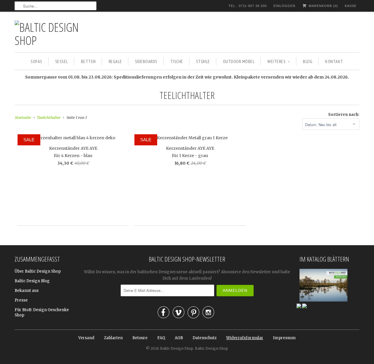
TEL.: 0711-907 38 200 (247, 6)
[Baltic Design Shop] (55, 33)
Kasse (350, 6)
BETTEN (88, 61)
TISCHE (176, 61)
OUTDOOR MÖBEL (239, 61)
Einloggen (284, 6)
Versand (86, 337)
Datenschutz (205, 337)
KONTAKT (334, 61)
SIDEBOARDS (146, 61)
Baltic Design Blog (32, 280)
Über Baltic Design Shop (38, 271)
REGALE (115, 61)
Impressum (284, 337)
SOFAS (36, 61)
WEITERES (276, 61)
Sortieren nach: (343, 114)
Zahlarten (113, 337)
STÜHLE (203, 61)
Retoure (140, 337)
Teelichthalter (187, 95)
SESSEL (61, 61)
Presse (21, 300)
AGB (179, 337)
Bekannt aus (27, 290)
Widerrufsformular (244, 337)
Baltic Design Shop (176, 348)
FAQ (161, 337)
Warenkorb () (322, 6)
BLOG (307, 61)
